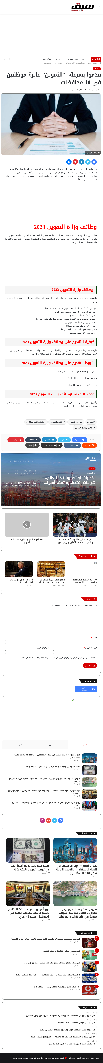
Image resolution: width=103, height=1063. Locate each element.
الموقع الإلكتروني (42, 648)
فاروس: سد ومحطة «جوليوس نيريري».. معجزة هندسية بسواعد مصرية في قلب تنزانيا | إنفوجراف (55, 59)
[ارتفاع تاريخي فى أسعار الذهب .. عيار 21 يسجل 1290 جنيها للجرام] (51, 569)
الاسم (94, 638)
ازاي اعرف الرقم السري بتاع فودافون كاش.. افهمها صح (57, 987)
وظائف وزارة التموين (84, 428)
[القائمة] (3, 8)
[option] (51, 479)
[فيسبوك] (94, 162)
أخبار (92, 469)
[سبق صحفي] (82, 7)
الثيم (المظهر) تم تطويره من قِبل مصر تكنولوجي (46, 1058)
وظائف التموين (57, 422)
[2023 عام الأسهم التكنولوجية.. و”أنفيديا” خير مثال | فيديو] (83, 569)
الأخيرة (84, 745)
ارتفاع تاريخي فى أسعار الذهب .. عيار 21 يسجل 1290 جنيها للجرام (51, 581)
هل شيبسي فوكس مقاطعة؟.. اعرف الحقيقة (61, 951)
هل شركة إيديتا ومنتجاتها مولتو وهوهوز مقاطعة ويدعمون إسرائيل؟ (52, 963)
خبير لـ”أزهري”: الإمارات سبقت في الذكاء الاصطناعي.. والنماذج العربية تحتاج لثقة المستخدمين (47, 756)
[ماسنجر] (69, 162)
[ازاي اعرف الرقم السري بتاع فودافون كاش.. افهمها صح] (89, 990)
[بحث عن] (99, 8)
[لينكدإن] (81, 162)
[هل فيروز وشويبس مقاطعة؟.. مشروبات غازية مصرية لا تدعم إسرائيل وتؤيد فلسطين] (89, 943)
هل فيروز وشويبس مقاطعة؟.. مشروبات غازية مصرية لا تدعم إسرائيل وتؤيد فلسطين (45, 939)
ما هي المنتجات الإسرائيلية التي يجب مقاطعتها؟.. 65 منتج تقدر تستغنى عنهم (48, 975)
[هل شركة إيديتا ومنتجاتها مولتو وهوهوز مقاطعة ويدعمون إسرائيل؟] (89, 966)
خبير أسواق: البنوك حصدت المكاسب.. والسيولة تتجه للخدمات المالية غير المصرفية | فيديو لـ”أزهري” (44, 792)
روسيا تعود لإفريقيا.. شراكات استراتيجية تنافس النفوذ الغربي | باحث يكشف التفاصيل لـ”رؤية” (46, 804)
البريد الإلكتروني (90, 648)
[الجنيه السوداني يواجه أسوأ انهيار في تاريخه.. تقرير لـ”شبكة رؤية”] (89, 770)
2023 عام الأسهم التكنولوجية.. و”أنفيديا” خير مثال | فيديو (84, 581)
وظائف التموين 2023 (35, 422)
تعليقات (19, 745)
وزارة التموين (75, 422)
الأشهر (52, 745)
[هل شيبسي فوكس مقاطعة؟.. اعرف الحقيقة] (89, 955)
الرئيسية (96, 63)
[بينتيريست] (75, 162)
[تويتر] (88, 162)
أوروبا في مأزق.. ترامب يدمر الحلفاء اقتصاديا (21, 581)
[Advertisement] (51, 35)
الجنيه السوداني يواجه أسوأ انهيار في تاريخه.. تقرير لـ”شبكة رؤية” (53, 767)
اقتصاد (89, 63)
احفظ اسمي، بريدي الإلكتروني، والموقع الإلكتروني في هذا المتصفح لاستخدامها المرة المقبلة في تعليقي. (57, 658)
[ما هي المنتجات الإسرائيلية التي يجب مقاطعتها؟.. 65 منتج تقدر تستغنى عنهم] (89, 978)
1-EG (15, 1058)
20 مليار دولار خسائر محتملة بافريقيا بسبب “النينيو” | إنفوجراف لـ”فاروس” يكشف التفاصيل (71, 480)
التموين (90, 422)
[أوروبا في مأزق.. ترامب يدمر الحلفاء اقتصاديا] (19, 569)
